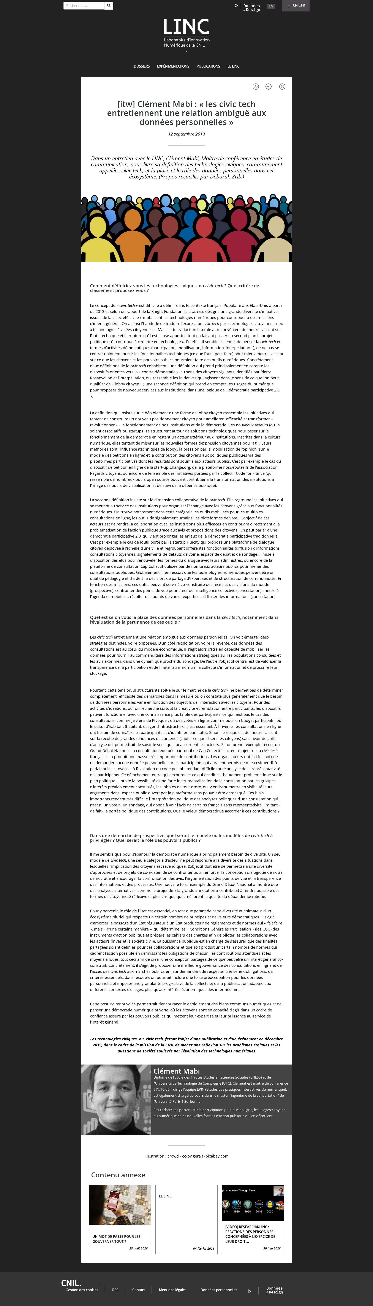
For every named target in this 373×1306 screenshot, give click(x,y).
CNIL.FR (299, 5)
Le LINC (233, 66)
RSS (115, 1289)
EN (271, 6)
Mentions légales (172, 1289)
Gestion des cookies (82, 1289)
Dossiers (142, 66)
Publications (208, 66)
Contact (138, 1289)
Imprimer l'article (283, 87)
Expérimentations (173, 66)
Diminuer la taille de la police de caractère (255, 87)
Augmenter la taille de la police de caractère (269, 87)
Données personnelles (219, 1289)
